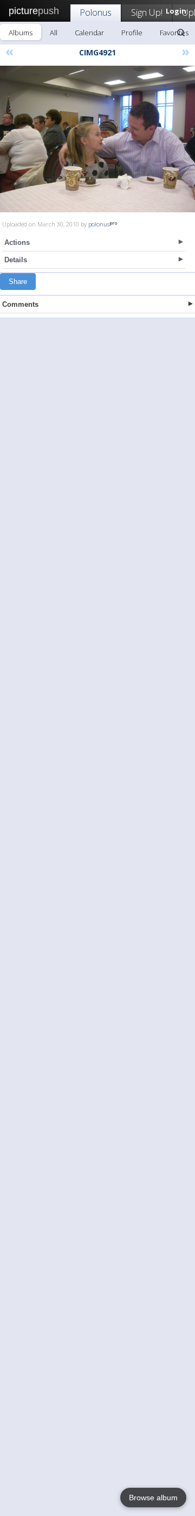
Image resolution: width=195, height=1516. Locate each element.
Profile (131, 32)
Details (15, 260)
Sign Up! (146, 12)
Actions (17, 242)
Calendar (89, 32)
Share (18, 281)
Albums (20, 32)
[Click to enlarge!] (97, 139)
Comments (20, 304)
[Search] (181, 32)
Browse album (153, 1497)
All (53, 32)
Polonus (96, 12)
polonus (98, 224)
